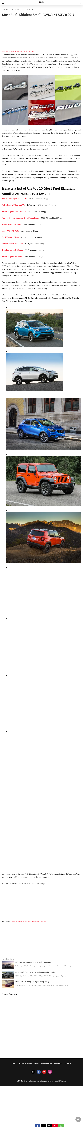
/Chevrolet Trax (19, 205)
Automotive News (16, 51)
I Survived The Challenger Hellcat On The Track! (35, 972)
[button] (37, 1125)
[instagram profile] (50, 1072)
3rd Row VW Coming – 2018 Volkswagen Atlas (34, 962)
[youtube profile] (44, 1072)
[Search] (79, 2)
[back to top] (78, 1119)
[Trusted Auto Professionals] (41, 1)
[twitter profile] (33, 1072)
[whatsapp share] (61, 1126)
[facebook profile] (39, 1072)
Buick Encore (7, 205)
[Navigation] (2, 2)
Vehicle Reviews (20, 9)
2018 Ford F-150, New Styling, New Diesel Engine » (28, 921)
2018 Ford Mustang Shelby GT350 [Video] (32, 981)
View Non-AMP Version (58, 1081)
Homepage (5, 51)
